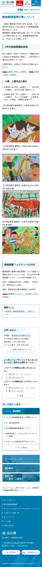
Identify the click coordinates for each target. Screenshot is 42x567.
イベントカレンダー (14, 459)
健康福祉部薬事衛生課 (21, 335)
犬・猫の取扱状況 (13, 423)
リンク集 (7, 521)
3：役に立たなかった (15, 378)
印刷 (21, 9)
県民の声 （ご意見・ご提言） (14, 477)
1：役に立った (12, 374)
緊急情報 (19, 4)
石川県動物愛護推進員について (18, 428)
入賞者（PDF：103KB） (17, 72)
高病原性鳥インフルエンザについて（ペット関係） (21, 434)
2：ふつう (25, 374)
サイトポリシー (10, 500)
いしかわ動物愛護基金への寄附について (21, 417)
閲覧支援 (27, 4)
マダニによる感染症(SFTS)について (20, 442)
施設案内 (9, 468)
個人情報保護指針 (11, 504)
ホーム (4, 488)
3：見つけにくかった (15, 391)
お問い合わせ (9, 525)
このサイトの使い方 (11, 513)
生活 (22, 488)
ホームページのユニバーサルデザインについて (22, 509)
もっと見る (22, 447)
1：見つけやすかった (15, 388)
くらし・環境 (14, 488)
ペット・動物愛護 (12, 411)
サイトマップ (9, 517)
